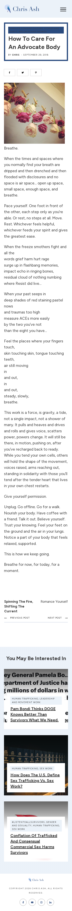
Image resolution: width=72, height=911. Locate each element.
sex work (46, 768)
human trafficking (25, 698)
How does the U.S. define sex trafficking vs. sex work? (35, 781)
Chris (16, 55)
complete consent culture (26, 28)
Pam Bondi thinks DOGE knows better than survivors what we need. (34, 714)
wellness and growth (33, 31)
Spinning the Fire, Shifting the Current (18, 606)
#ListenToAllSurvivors (28, 822)
